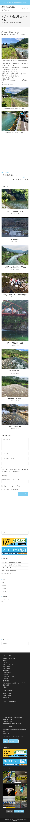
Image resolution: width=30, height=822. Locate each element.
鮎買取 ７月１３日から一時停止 (9, 568)
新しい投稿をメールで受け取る (12, 489)
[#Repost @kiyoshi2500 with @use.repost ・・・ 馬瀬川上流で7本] (21, 802)
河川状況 (4, 591)
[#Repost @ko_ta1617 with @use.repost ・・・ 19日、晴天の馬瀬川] (9, 802)
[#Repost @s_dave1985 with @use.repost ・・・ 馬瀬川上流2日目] (9, 790)
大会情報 (4, 585)
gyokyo (6, 32)
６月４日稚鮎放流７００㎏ (16, 22)
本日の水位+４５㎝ (15, 371)
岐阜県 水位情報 (7, 693)
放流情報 (12, 34)
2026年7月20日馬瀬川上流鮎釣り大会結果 (11, 562)
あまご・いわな (5, 599)
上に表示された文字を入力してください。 (12, 479)
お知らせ (6, 34)
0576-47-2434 (8, 719)
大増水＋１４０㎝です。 (15, 399)
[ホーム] (2, 22)
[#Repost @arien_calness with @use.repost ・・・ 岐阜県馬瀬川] (9, 777)
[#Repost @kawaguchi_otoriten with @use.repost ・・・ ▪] (21, 777)
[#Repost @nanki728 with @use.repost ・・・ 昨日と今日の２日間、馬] (21, 790)
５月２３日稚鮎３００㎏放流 (15, 343)
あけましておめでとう (15, 239)
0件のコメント (22, 34)
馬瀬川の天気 (6, 697)
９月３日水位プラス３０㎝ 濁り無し (15, 267)
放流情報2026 (6, 687)
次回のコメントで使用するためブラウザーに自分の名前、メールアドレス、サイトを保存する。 (15, 470)
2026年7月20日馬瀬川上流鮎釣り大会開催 (11, 565)
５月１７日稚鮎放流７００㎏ (15, 211)
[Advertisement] (15, 151)
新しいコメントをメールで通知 (12, 486)
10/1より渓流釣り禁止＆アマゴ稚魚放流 (15, 295)
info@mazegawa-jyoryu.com (13, 723)
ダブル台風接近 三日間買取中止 (9, 571)
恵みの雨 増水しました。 (8, 573)
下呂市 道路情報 (7, 695)
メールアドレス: (7, 733)
